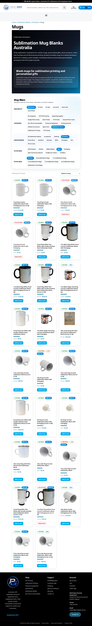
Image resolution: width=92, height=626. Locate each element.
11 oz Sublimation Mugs (59, 158)
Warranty (50, 591)
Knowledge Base (52, 580)
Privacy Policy (45, 623)
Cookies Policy (68, 623)
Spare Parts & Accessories (35, 153)
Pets (72, 140)
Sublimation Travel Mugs (35, 165)
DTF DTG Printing (44, 116)
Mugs (59, 149)
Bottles (41, 149)
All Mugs (30, 158)
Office (56, 140)
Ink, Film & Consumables (35, 123)
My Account (73, 580)
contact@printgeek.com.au (78, 610)
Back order (65, 107)
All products (31, 107)
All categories (32, 116)
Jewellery (41, 140)
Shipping (50, 586)
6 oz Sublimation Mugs (67, 161)
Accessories (47, 136)
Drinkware (35, 22)
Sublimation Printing (34, 130)
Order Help (73, 588)
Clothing (56, 136)
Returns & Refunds (53, 588)
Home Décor (31, 140)
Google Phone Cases (33, 119)
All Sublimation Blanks (34, 136)
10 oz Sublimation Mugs (43, 158)
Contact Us (50, 594)
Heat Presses (46, 119)
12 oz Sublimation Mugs (35, 161)
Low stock (56, 107)
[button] (46, 15)
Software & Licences (34, 127)
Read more (65, 214)
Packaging (64, 140)
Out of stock (31, 111)
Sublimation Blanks (23, 22)
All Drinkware (32, 149)
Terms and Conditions (57, 623)
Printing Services (66, 123)
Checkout (72, 586)
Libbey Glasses (50, 149)
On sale (48, 107)
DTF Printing (29, 580)
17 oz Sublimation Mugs (51, 161)
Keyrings (49, 140)
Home (14, 22)
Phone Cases (31, 144)
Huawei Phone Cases (69, 119)
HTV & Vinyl (56, 119)
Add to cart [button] (18, 214)
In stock (40, 107)
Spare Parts (46, 127)
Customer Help (51, 583)
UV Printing (46, 130)
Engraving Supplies (57, 116)
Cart (71, 583)
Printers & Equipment (51, 123)
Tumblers (62, 153)
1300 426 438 (73, 604)
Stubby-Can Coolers (51, 153)
